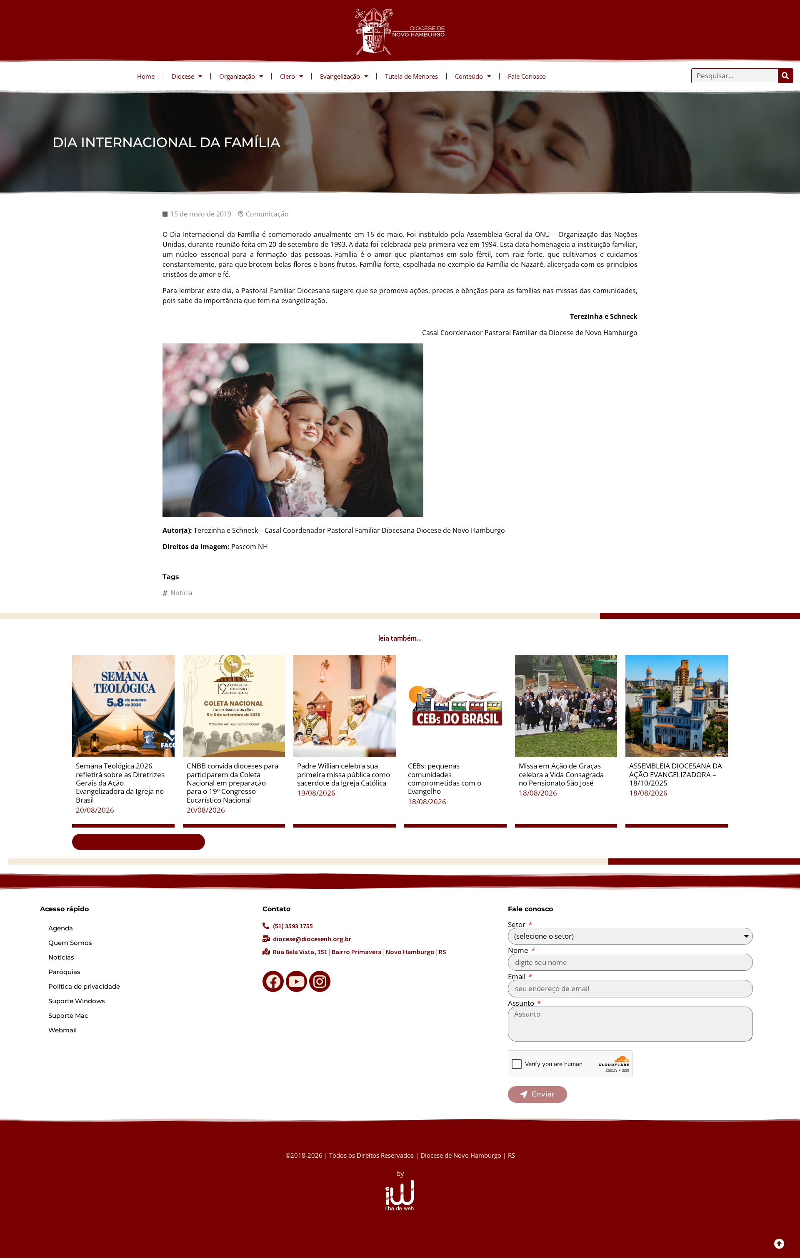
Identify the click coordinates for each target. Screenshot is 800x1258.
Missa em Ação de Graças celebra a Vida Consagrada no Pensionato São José (561, 774)
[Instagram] (319, 981)
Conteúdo (469, 76)
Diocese (183, 76)
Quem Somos (70, 943)
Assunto (522, 1003)
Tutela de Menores (411, 76)
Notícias (61, 957)
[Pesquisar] (785, 76)
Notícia (181, 592)
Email (517, 976)
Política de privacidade (84, 986)
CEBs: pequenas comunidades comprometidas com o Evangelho (444, 778)
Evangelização (340, 76)
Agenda (60, 928)
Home (146, 76)
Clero (287, 76)
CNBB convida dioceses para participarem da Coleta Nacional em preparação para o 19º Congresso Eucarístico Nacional (232, 783)
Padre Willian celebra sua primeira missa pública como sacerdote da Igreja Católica (343, 774)
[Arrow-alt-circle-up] (779, 1243)
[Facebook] (273, 981)
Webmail (62, 1030)
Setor (517, 924)
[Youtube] (296, 981)
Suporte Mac (68, 1015)
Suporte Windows (76, 1001)
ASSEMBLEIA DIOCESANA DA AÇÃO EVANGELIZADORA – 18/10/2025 (675, 774)
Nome (519, 950)
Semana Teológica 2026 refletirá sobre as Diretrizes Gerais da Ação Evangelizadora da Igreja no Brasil (120, 783)
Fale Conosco (527, 76)
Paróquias (64, 972)
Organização (237, 76)
